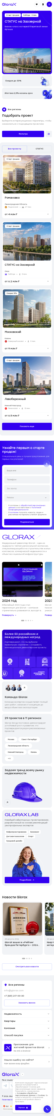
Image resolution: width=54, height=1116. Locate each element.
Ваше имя (11, 471)
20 (46, 71)
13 (31, 71)
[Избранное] (36, 4)
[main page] (9, 4)
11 (27, 71)
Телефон (11, 480)
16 (37, 71)
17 (39, 71)
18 (41, 71)
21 (48, 71)
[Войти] (43, 4)
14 (33, 71)
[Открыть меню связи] (47, 1109)
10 (25, 71)
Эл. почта (12, 489)
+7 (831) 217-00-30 (14, 996)
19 (44, 71)
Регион (10, 497)
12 (29, 71)
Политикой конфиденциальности (24, 509)
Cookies (41, 1095)
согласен (14, 512)
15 (35, 71)
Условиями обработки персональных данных (26, 1094)
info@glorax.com (14, 990)
